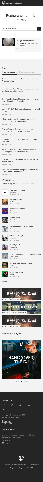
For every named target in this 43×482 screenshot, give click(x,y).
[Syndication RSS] (4, 410)
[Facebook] (4, 405)
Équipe (7, 443)
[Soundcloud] (29, 405)
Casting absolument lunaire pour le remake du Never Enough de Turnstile (21, 100)
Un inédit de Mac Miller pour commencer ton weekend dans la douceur (20, 90)
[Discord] (20, 405)
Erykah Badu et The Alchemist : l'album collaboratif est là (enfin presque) (18, 130)
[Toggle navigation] (38, 3)
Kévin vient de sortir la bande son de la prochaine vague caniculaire (18, 120)
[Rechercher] (39, 29)
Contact (8, 441)
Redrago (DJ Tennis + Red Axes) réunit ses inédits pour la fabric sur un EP (19, 150)
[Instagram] (12, 405)
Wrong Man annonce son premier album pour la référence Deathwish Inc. (21, 171)
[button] (16, 381)
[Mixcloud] (37, 405)
